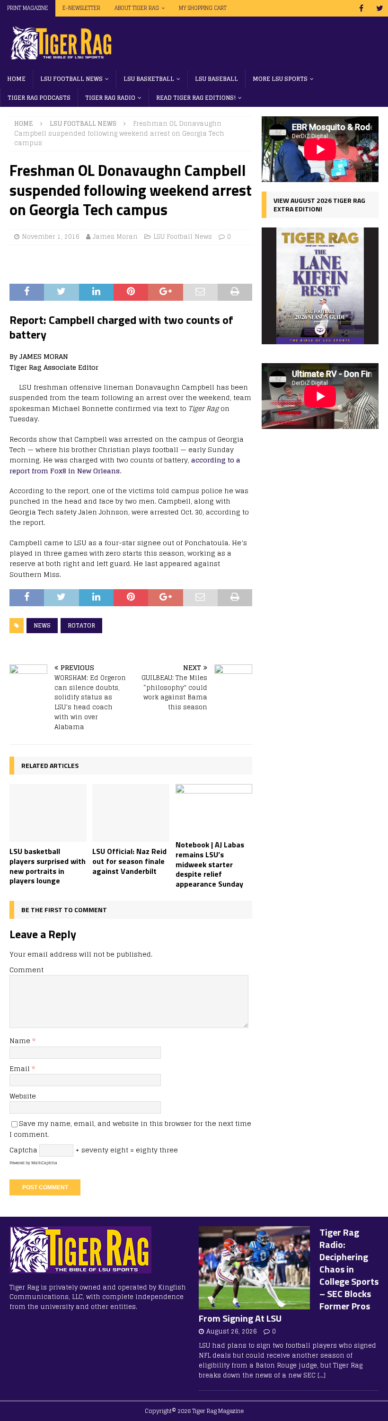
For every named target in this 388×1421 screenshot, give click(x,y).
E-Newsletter (81, 8)
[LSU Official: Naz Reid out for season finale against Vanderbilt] (130, 813)
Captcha (23, 1150)
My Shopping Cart (203, 8)
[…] (321, 1375)
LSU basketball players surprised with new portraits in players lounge (47, 866)
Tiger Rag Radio (110, 98)
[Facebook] (361, 8)
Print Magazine (27, 8)
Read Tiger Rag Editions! (196, 98)
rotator (81, 625)
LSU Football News (71, 79)
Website (22, 1096)
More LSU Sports (280, 79)
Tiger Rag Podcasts (39, 98)
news (42, 625)
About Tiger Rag (137, 8)
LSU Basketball (148, 79)
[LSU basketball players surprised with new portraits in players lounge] (48, 813)
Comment (26, 970)
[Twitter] (379, 8)
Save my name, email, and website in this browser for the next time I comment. (130, 1128)
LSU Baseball (216, 79)
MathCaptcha (44, 1162)
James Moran (115, 236)
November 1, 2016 (50, 236)
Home (16, 79)
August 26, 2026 (231, 1331)
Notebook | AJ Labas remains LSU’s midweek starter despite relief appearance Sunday (210, 864)
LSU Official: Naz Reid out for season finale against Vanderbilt (129, 861)
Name (20, 1040)
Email (20, 1068)
